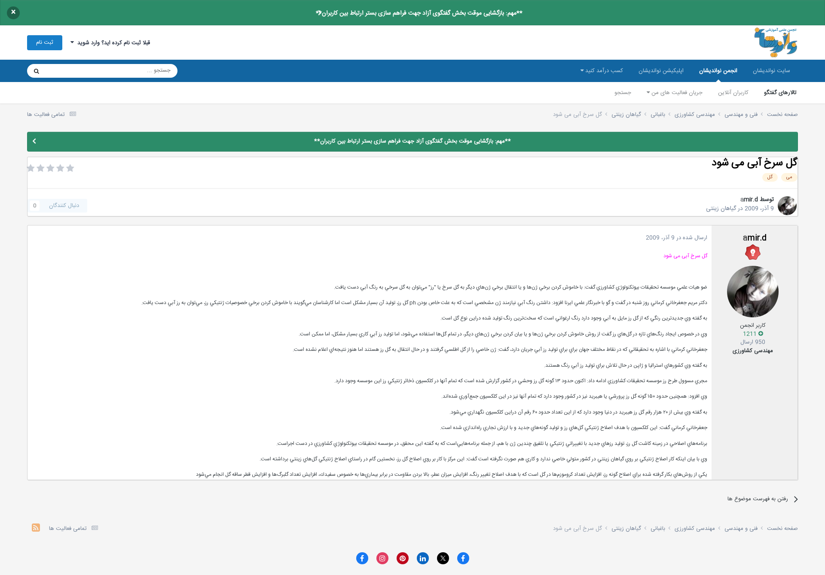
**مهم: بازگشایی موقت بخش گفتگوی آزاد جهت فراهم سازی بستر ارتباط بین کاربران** (419, 13)
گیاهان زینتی (721, 209)
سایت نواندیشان (771, 71)
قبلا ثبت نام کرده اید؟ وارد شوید (112, 43)
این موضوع (69, 71)
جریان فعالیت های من (676, 92)
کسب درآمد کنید (603, 71)
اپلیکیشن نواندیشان (661, 71)
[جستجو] (36, 71)
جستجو (622, 92)
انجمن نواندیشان (718, 71)
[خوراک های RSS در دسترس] (36, 529)
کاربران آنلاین (733, 92)
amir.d (749, 200)
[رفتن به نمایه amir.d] (787, 205)
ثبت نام (44, 42)
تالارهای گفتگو (780, 92)
